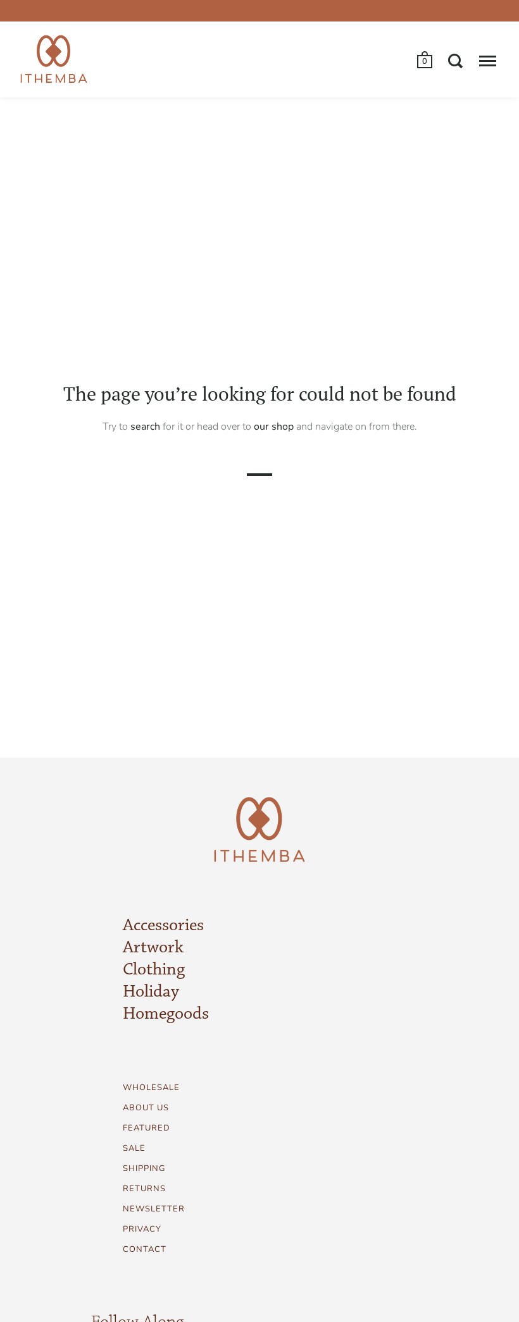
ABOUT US (146, 1107)
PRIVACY (142, 1229)
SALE (134, 1148)
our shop (274, 427)
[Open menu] (487, 61)
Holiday (151, 992)
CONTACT (144, 1249)
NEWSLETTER (154, 1209)
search (145, 427)
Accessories (163, 926)
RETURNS (144, 1188)
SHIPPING (144, 1168)
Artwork (153, 948)
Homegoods (166, 1014)
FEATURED (146, 1128)
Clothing (154, 970)
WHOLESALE (151, 1087)
